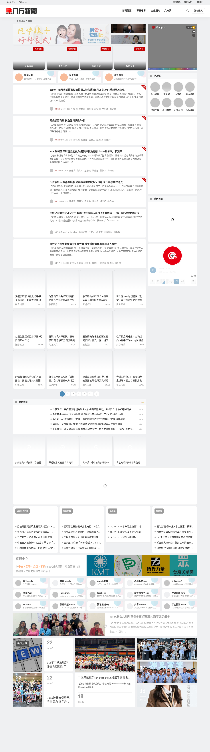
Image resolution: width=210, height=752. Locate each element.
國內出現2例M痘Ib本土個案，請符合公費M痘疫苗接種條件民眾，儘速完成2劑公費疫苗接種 (176, 527)
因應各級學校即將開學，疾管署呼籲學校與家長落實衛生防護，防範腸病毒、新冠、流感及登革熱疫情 (176, 532)
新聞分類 (126, 11)
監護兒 (99, 140)
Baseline (73, 232)
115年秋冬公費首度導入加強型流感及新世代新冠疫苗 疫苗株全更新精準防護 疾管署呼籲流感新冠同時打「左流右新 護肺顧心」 (176, 537)
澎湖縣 (113, 109)
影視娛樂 (22, 153)
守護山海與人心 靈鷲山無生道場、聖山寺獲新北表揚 (129, 381)
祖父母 (103, 201)
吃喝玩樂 (19, 385)
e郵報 (178, 94)
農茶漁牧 (53, 385)
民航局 (105, 109)
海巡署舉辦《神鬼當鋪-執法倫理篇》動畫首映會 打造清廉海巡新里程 (28, 300)
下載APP (198, 2)
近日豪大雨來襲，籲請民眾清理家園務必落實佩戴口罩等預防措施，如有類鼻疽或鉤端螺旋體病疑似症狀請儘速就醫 (176, 543)
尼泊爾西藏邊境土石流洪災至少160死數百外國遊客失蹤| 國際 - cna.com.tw (36, 527)
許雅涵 (110, 171)
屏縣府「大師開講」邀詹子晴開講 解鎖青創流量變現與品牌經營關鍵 (62, 341)
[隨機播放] (182, 281)
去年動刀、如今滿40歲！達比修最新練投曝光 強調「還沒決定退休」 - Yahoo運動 (36, 537)
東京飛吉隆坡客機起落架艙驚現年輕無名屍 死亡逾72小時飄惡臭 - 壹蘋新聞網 (36, 532)
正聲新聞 (178, 110)
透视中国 (155, 110)
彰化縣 (76, 140)
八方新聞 (155, 94)
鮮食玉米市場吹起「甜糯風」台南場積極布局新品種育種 (61, 381)
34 (90, 394)
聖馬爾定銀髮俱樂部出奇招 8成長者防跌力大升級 (83, 527)
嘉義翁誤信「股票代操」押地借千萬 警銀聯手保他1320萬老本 (83, 548)
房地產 (103, 263)
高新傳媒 (190, 110)
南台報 (166, 94)
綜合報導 (19, 304)
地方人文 (22, 184)
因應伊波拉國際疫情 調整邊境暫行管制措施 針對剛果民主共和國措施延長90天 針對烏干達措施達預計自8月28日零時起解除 (176, 548)
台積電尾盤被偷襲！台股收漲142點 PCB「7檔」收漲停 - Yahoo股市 (36, 548)
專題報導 (141, 11)
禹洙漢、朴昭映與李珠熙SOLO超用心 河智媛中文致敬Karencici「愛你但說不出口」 (98, 463)
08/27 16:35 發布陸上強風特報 (125, 527)
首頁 (30, 21)
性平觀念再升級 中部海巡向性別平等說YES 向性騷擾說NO (129, 341)
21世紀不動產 (76, 263)
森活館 (84, 140)
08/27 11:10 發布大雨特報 (123, 537)
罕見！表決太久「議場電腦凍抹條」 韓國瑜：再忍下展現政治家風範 (83, 537)
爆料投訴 (177, 2)
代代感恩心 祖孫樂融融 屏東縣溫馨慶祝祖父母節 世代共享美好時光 (86, 182)
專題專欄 (23, 402)
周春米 (80, 201)
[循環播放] (176, 281)
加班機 (90, 109)
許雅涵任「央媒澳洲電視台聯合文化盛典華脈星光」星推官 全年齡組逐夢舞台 (62, 300)
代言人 (91, 232)
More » (141, 109)
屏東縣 (87, 201)
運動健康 (19, 345)
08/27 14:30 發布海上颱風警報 (125, 532)
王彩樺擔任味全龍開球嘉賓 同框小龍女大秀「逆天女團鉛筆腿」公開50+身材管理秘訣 (95, 429)
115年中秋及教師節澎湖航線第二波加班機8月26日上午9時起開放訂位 (87, 90)
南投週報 (190, 94)
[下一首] (158, 281)
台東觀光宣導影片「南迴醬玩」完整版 (30, 463)
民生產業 (22, 92)
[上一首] (152, 281)
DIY (70, 140)
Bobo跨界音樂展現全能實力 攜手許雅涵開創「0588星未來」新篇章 (86, 151)
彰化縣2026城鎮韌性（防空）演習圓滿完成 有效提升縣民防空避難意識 (129, 300)
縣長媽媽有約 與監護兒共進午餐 (67, 121)
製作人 (103, 171)
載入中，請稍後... (27, 497)
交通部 (82, 109)
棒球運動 (108, 232)
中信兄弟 (83, 232)
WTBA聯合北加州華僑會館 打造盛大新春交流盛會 (140, 616)
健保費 (72, 201)
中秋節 (74, 109)
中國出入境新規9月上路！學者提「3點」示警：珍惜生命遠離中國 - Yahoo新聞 (36, 543)
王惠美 (92, 140)
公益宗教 (22, 122)
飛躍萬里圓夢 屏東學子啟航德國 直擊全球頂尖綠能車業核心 (95, 381)
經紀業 (118, 263)
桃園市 (110, 263)
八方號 (167, 11)
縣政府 (107, 140)
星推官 (87, 171)
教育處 (95, 201)
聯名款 (117, 232)
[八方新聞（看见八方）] (21, 11)
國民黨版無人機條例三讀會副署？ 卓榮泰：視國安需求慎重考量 (83, 532)
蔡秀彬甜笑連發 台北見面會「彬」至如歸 (64, 463)
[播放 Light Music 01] (153, 270)
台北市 (80, 171)
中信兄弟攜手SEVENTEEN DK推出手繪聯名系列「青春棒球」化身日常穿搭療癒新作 (94, 213)
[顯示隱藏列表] (193, 281)
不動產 (87, 263)
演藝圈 (95, 171)
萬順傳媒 (166, 110)
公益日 (95, 263)
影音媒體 (20, 439)
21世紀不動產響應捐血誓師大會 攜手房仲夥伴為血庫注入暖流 (83, 244)
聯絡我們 (188, 2)
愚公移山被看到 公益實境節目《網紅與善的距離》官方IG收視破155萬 (95, 300)
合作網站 (155, 11)
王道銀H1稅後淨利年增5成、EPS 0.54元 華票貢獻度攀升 (83, 543)
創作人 (72, 171)
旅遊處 (97, 109)
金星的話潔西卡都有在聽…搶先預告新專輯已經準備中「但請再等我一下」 (131, 463)
